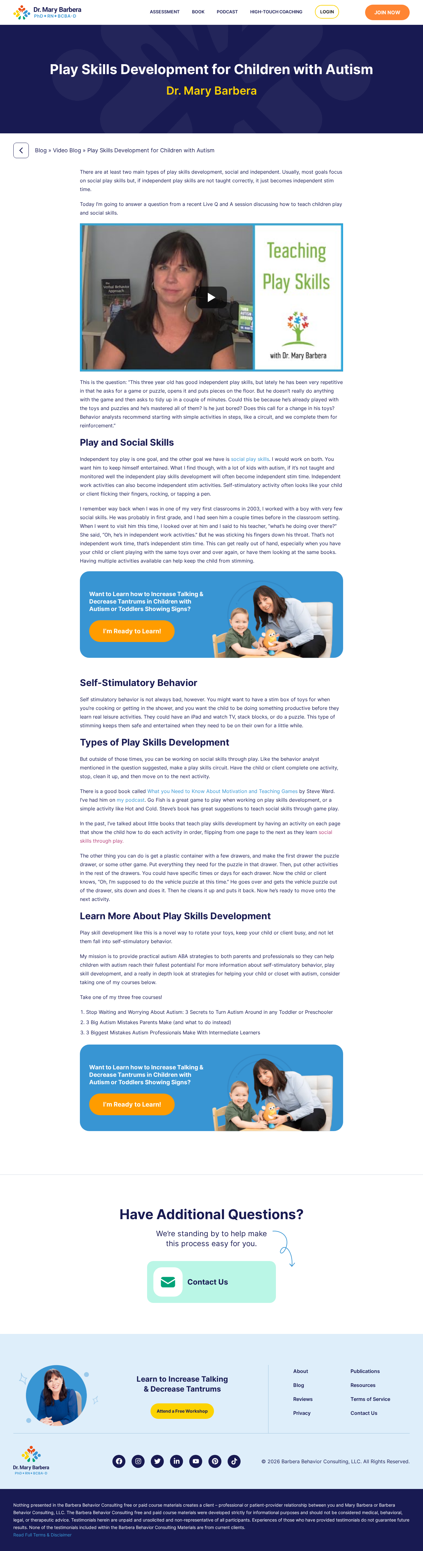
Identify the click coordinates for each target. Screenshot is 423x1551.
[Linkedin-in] (176, 1461)
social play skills (250, 459)
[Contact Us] (168, 1282)
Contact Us (207, 1281)
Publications (365, 1371)
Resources (363, 1385)
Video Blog (67, 150)
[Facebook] (118, 1461)
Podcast (227, 11)
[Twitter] (157, 1461)
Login (327, 11)
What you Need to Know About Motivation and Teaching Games (222, 791)
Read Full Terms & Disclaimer (42, 1534)
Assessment (165, 11)
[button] (355, 13)
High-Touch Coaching (276, 11)
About (300, 1371)
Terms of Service (370, 1399)
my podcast (131, 800)
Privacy (302, 1413)
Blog (41, 150)
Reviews (303, 1399)
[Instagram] (138, 1461)
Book (198, 11)
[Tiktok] (234, 1461)
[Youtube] (195, 1461)
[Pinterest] (214, 1461)
